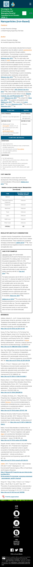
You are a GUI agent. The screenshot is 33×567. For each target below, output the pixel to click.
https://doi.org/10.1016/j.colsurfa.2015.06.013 (14, 460)
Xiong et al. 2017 (6, 106)
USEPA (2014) (20, 243)
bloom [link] (27, 340)
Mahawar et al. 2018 (10, 98)
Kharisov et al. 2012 (7, 58)
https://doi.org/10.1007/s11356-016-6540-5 (13, 376)
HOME (31, 13)
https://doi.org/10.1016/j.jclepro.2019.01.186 (14, 410)
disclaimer (17, 559)
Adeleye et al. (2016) (8, 299)
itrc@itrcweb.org (14, 562)
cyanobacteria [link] (27, 50)
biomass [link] (8, 402)
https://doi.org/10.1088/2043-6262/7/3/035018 (14, 346)
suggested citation (9, 559)
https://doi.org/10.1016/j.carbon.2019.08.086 (14, 440)
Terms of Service (21, 562)
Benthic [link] (3, 37)
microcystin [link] (6, 126)
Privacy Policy (27, 562)
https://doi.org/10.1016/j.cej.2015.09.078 (18, 360)
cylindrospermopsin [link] (8, 131)
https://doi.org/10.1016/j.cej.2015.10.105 (13, 328)
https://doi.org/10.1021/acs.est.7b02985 (12, 492)
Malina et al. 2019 (6, 102)
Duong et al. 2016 (17, 104)
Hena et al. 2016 (14, 295)
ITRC (7, 560)
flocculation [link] (20, 149)
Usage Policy (5, 563)
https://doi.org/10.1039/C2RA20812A (11, 392)
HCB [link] (8, 60)
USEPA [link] (3, 464)
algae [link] (2, 434)
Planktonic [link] (4, 25)
